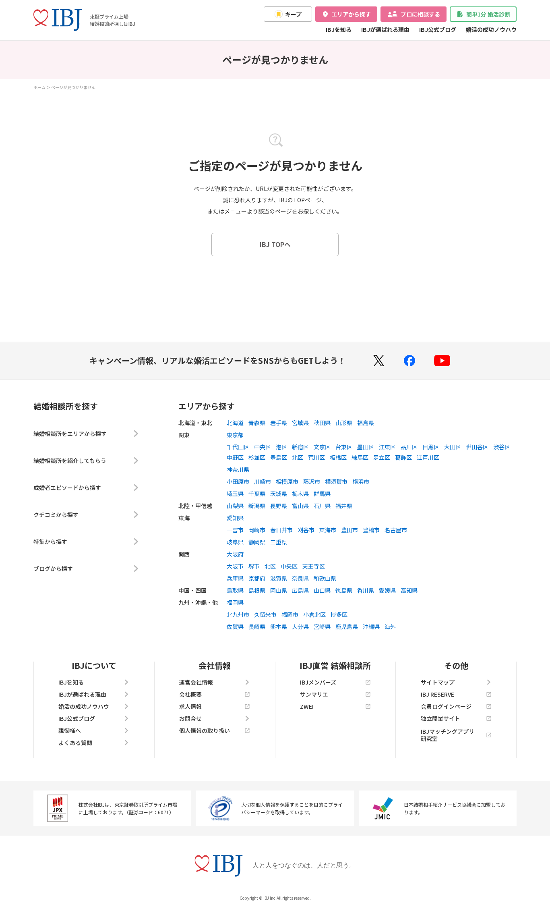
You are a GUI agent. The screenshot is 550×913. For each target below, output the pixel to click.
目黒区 (430, 447)
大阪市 (235, 566)
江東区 (387, 447)
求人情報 (190, 706)
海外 (390, 626)
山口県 (322, 590)
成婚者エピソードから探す (67, 487)
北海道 (235, 422)
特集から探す (50, 541)
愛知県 (235, 518)
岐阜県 (235, 542)
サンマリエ (314, 694)
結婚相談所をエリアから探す (70, 434)
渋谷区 (501, 447)
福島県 (365, 422)
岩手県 (278, 422)
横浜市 (360, 481)
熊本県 (278, 626)
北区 (297, 457)
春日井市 (281, 530)
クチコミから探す (56, 514)
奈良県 (300, 578)
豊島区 (278, 457)
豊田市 (349, 530)
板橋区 (338, 457)
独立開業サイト (440, 718)
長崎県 (256, 626)
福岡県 (235, 602)
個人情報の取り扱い (204, 730)
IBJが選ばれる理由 (385, 29)
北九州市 (238, 614)
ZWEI (307, 706)
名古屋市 (396, 530)
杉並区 (256, 457)
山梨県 (235, 505)
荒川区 (316, 457)
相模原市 (287, 481)
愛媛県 (387, 590)
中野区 (235, 457)
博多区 (339, 614)
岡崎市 (256, 530)
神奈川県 (238, 469)
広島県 (300, 590)
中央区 (262, 447)
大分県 (300, 626)
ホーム (39, 87)
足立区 (381, 457)
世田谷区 (477, 447)
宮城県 (300, 422)
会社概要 (190, 694)
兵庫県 (235, 578)
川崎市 (262, 481)
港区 (281, 447)
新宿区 (300, 447)
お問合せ (190, 718)
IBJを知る (339, 29)
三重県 (278, 542)
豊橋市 (371, 530)
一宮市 (235, 530)
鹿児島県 (346, 626)
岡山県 (278, 590)
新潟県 (256, 505)
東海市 (327, 530)
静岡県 (256, 542)
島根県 (256, 590)
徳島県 (343, 590)
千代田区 (238, 447)
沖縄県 (371, 626)
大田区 (452, 447)
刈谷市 (306, 530)
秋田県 (322, 422)
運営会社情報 (196, 682)
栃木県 (300, 493)
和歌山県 (325, 578)
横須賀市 (336, 481)
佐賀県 (235, 626)
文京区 (322, 447)
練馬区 (360, 457)
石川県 (322, 505)
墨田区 (365, 447)
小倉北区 (314, 614)
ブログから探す (53, 568)
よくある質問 (75, 742)
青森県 (256, 422)
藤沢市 (311, 481)
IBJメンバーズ (318, 682)
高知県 (409, 590)
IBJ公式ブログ (437, 29)
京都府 (256, 578)
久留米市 (265, 614)
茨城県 (278, 493)
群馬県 (322, 493)
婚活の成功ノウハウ (491, 29)
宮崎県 (322, 626)
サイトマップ (438, 682)
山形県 (343, 422)
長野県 (278, 505)
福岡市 (289, 614)
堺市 (254, 566)
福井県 (343, 505)
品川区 (409, 447)
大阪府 (235, 554)
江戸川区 (428, 457)
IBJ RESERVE (437, 694)
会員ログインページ (446, 706)
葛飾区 (403, 457)
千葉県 (256, 493)
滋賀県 (278, 578)
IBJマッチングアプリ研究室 (447, 735)
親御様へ (69, 730)
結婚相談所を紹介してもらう (69, 460)
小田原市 (238, 481)
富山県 (300, 505)
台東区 (343, 447)
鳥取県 (235, 590)
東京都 (235, 435)
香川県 (365, 590)
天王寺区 (313, 566)
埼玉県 (235, 493)
